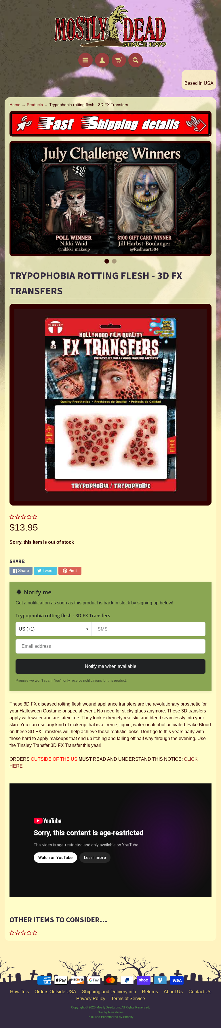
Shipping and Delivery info (109, 991)
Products (35, 105)
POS (90, 1017)
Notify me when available (110, 666)
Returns (150, 991)
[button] (23, 516)
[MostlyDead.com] (110, 27)
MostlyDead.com (108, 1007)
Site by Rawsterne (110, 1012)
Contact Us (199, 991)
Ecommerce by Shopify (117, 1017)
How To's (19, 991)
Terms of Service (128, 998)
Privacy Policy (90, 998)
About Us (173, 991)
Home (14, 105)
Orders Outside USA (55, 991)
